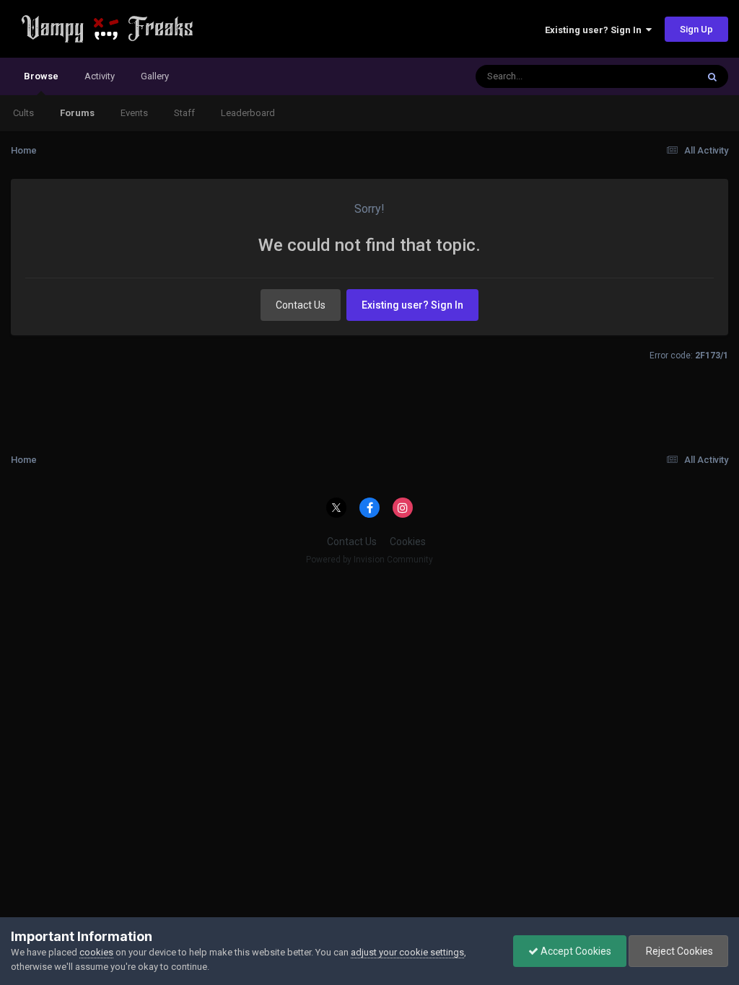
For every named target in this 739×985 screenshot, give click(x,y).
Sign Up (696, 29)
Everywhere (654, 76)
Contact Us (300, 305)
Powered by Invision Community (369, 560)
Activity (99, 76)
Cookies (408, 541)
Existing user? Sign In (595, 30)
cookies (96, 952)
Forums (77, 112)
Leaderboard (248, 112)
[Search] (712, 76)
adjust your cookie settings (407, 952)
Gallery (155, 76)
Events (134, 112)
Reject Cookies (678, 951)
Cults (23, 112)
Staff (184, 112)
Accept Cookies (574, 951)
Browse (41, 76)
